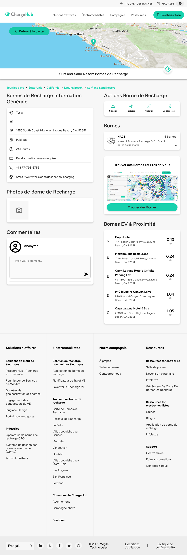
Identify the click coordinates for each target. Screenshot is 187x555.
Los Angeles (60, 470)
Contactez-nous (110, 373)
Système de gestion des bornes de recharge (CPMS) (21, 448)
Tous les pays (15, 87)
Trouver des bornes (138, 3)
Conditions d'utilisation (132, 545)
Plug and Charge (16, 410)
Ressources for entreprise (163, 361)
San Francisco (62, 476)
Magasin (168, 3)
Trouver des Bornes (142, 207)
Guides (150, 412)
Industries (12, 428)
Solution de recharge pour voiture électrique (68, 362)
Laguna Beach (73, 87)
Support (151, 446)
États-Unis (35, 87)
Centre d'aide (155, 453)
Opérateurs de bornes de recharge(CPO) (22, 436)
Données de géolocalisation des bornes (23, 392)
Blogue (150, 418)
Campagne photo (64, 508)
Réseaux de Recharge (67, 418)
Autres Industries (17, 458)
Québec (58, 454)
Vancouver (59, 447)
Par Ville (58, 425)
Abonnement (61, 501)
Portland (58, 483)
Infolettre (152, 380)
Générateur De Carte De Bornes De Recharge (162, 388)
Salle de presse (109, 367)
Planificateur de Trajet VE (69, 380)
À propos (105, 361)
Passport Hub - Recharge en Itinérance (22, 372)
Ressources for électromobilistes (157, 403)
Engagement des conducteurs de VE (18, 401)
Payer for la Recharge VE (69, 387)
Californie (53, 87)
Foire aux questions (158, 459)
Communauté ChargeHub (70, 495)
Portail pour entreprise (20, 416)
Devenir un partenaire (160, 373)
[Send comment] (86, 274)
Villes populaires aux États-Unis (66, 462)
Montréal (58, 441)
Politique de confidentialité (165, 545)
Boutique (58, 520)
